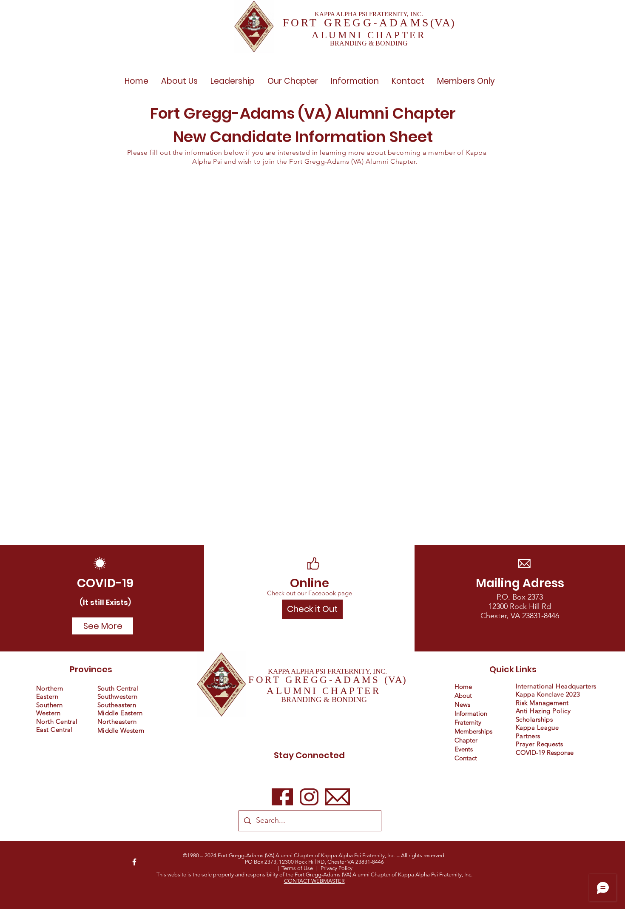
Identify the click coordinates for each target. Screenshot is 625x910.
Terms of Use (297, 868)
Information (471, 713)
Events (464, 749)
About (463, 695)
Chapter (466, 740)
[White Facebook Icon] (134, 862)
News (462, 704)
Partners (528, 736)
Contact (466, 758)
